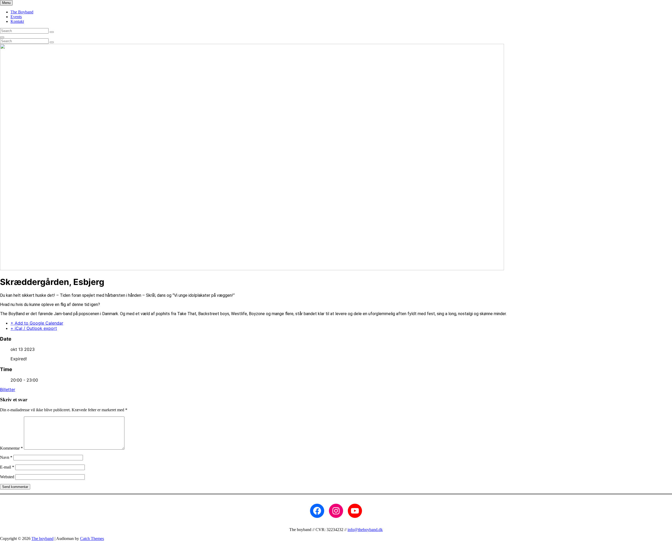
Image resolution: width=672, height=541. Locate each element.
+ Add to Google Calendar (36, 323)
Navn (6, 457)
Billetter (7, 389)
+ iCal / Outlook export (33, 328)
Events (16, 16)
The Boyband (21, 12)
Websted (7, 477)
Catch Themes (92, 538)
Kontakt (17, 21)
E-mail (7, 467)
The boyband (43, 538)
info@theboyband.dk (365, 529)
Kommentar (11, 448)
